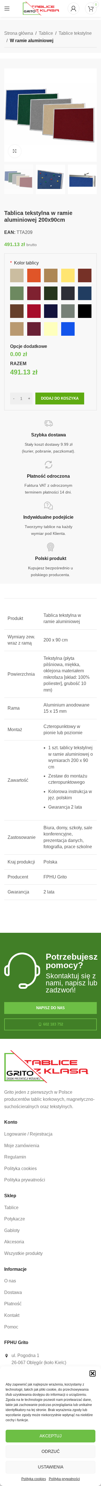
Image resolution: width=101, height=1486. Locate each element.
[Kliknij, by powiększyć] (14, 151)
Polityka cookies (33, 1479)
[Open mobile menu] (7, 8)
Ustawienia (50, 1467)
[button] (92, 1373)
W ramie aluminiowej (31, 40)
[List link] (50, 1134)
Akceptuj (51, 1435)
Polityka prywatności (64, 1479)
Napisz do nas (50, 1008)
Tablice (46, 33)
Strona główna (18, 33)
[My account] (73, 8)
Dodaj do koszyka (60, 398)
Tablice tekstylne (75, 33)
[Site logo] (41, 8)
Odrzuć (51, 1451)
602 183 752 (53, 1024)
